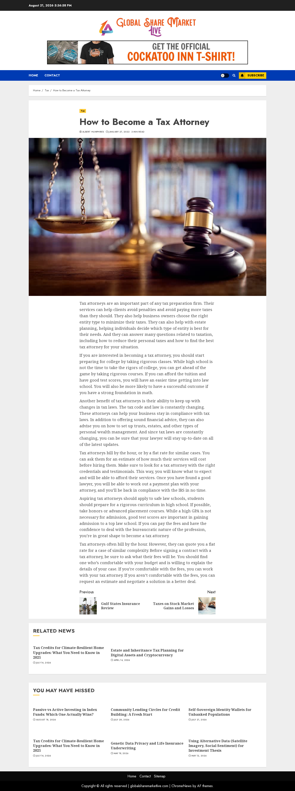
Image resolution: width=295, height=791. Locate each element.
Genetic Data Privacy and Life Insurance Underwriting (147, 745)
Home (33, 75)
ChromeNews (181, 785)
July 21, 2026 (199, 719)
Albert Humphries (93, 131)
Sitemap (159, 776)
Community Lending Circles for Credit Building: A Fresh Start (145, 712)
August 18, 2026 (46, 719)
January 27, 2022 (119, 131)
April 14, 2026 (122, 660)
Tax (83, 110)
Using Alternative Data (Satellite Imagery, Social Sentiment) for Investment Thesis (218, 746)
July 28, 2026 (121, 719)
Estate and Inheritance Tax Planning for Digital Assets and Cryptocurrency (147, 652)
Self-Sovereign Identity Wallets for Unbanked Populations (220, 712)
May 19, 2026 (121, 753)
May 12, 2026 (199, 755)
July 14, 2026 (43, 662)
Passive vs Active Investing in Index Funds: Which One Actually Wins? (65, 712)
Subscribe (255, 75)
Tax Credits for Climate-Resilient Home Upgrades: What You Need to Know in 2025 (68, 652)
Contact (52, 75)
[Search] (234, 75)
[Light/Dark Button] (224, 75)
